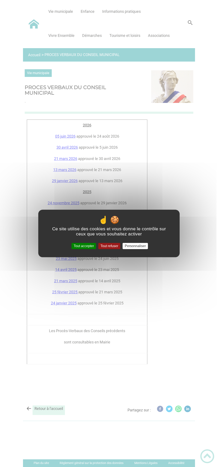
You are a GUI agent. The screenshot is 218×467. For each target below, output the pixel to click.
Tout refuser (109, 246)
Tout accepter (84, 246)
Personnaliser (135, 246)
